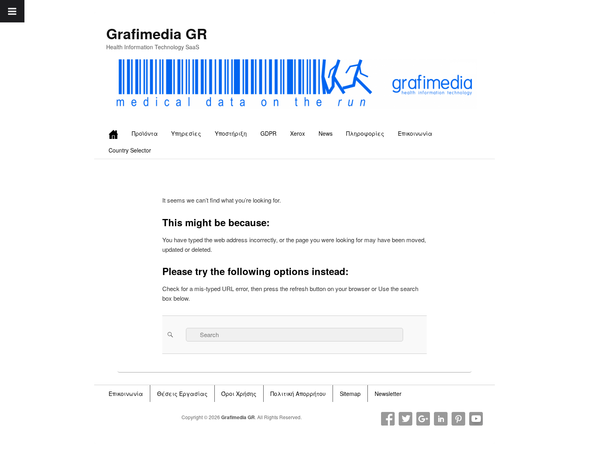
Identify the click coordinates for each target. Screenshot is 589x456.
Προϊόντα (145, 133)
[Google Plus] (423, 419)
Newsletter (388, 394)
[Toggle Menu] (12, 11)
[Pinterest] (458, 419)
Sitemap (350, 394)
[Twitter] (405, 419)
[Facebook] (388, 419)
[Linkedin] (441, 419)
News (326, 133)
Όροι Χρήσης (238, 394)
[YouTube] (476, 419)
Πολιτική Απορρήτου (298, 394)
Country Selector (130, 150)
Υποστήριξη (231, 133)
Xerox (297, 133)
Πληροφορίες (365, 133)
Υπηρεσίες (186, 133)
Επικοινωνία (415, 133)
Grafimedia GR (156, 33)
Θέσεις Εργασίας (182, 394)
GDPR (268, 133)
